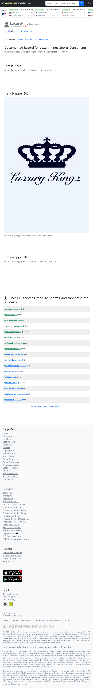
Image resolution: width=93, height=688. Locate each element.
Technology (8, 493)
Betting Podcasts (10, 467)
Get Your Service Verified (14, 504)
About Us (7, 470)
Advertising (8, 498)
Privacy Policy (9, 596)
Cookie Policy (9, 599)
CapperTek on (9, 533)
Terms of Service (10, 594)
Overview (11, 39)
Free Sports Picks (11, 524)
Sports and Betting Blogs (14, 513)
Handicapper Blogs (11, 516)
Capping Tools (9, 450)
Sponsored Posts (11, 501)
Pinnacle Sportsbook (12, 552)
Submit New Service (12, 507)
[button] (89, 3)
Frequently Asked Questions (16, 519)
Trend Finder (9, 456)
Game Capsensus (11, 462)
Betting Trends (9, 453)
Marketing (7, 495)
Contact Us (8, 479)
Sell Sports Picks (10, 476)
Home (5, 433)
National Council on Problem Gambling (58, 647)
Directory (7, 444)
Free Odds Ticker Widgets (14, 521)
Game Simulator (10, 459)
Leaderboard (9, 441)
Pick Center (8, 439)
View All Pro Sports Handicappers (46, 406)
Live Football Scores (12, 558)
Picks (34, 39)
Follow (12, 31)
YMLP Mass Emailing (12, 530)
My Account (8, 436)
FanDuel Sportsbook (12, 555)
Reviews (45, 39)
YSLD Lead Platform (12, 527)
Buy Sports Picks (10, 473)
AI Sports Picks (9, 561)
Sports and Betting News (14, 510)
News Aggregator (11, 465)
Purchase (24, 39)
